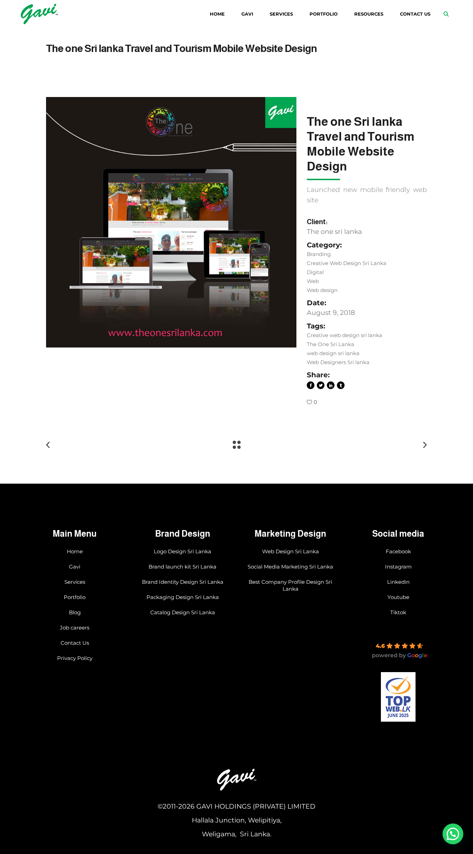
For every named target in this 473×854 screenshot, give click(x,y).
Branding (319, 254)
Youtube (398, 597)
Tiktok (398, 612)
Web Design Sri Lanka (290, 551)
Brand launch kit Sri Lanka (182, 566)
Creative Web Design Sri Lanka (346, 263)
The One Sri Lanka (330, 344)
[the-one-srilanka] (171, 222)
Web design (322, 290)
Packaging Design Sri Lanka (182, 597)
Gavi (74, 566)
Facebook (398, 551)
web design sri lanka (333, 353)
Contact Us (75, 643)
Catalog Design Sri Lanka (182, 612)
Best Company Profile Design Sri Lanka (290, 585)
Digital (315, 272)
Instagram (398, 566)
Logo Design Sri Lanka (182, 551)
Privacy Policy (74, 658)
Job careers (74, 627)
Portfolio (75, 597)
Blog (75, 612)
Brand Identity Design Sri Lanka (182, 582)
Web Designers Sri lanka (338, 362)
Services (74, 582)
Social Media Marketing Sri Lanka (290, 566)
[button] (453, 834)
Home (75, 551)
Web (313, 281)
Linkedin (398, 582)
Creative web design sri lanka (344, 335)
